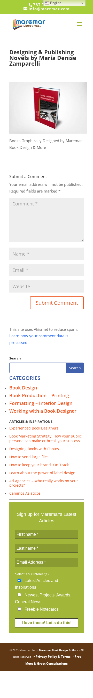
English (55, 3)
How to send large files (29, 456)
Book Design (23, 388)
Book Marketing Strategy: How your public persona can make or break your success (45, 438)
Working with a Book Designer (42, 411)
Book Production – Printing (39, 395)
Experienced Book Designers (33, 428)
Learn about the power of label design (42, 472)
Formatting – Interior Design (40, 403)
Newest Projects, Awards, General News (43, 598)
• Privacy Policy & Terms (52, 656)
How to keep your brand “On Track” (39, 464)
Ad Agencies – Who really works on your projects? (43, 483)
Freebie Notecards (41, 609)
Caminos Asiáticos (25, 493)
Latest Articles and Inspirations (36, 583)
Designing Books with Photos (34, 448)
